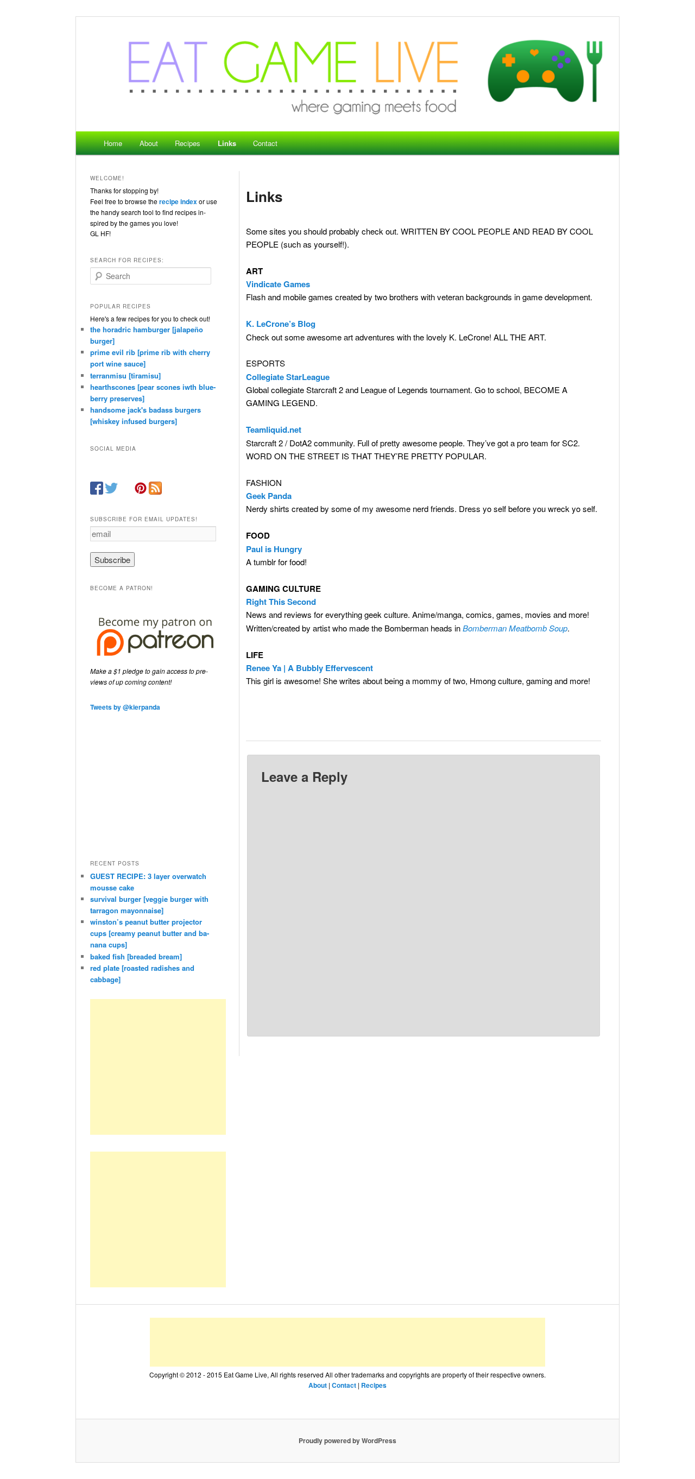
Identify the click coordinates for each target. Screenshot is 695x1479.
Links (227, 143)
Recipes (187, 143)
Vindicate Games (278, 284)
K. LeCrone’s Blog (280, 324)
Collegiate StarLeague (288, 377)
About (149, 143)
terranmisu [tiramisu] (125, 375)
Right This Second (281, 602)
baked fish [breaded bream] (136, 956)
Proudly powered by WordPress (347, 1440)
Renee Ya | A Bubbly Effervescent (309, 668)
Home (113, 143)
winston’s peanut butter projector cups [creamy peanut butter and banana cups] (149, 933)
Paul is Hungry (274, 549)
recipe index (178, 201)
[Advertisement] (158, 1067)
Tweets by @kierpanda (125, 707)
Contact (265, 143)
